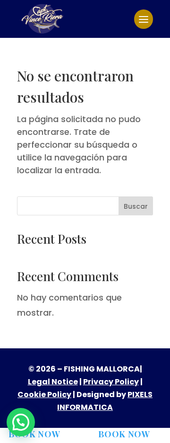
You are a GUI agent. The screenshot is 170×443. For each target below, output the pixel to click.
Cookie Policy (44, 394)
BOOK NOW (34, 434)
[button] (21, 422)
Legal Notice (53, 381)
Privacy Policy (111, 381)
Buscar (136, 206)
